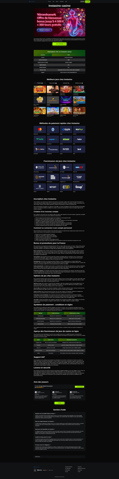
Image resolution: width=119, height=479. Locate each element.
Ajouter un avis (79, 386)
